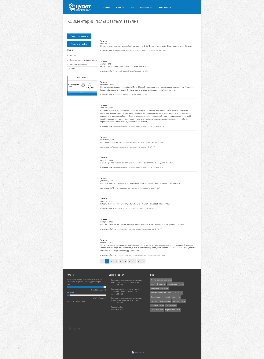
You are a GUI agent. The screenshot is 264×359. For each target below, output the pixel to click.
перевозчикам (165, 301)
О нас (132, 7)
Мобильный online (79, 44)
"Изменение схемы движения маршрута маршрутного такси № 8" (137, 167)
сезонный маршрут (158, 284)
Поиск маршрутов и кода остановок (83, 60)
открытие (154, 301)
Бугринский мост (157, 310)
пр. (179, 297)
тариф (167, 297)
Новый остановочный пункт (161, 293)
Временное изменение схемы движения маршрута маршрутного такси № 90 (126, 281)
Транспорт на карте (79, 36)
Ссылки (72, 69)
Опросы (72, 56)
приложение (172, 284)
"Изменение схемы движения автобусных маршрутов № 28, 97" (137, 229)
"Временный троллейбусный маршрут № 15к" (130, 71)
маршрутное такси (172, 310)
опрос (181, 284)
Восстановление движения (161, 280)
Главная (106, 7)
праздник (154, 305)
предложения (171, 305)
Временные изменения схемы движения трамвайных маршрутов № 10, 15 (126, 290)
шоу (183, 301)
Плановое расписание (78, 64)
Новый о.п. (178, 293)
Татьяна (103, 41)
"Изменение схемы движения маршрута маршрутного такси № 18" (138, 126)
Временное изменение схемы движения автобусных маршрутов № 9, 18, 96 (126, 299)
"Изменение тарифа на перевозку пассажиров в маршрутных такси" (139, 255)
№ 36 (162, 305)
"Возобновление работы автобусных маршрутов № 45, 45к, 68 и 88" (138, 51)
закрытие (176, 301)
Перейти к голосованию (76, 302)
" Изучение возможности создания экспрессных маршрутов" (136, 188)
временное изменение (159, 288)
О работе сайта (117, 307)
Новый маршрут (157, 297)
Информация (146, 7)
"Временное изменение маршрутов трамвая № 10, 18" (133, 147)
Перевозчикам (164, 7)
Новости (120, 7)
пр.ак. (174, 297)
